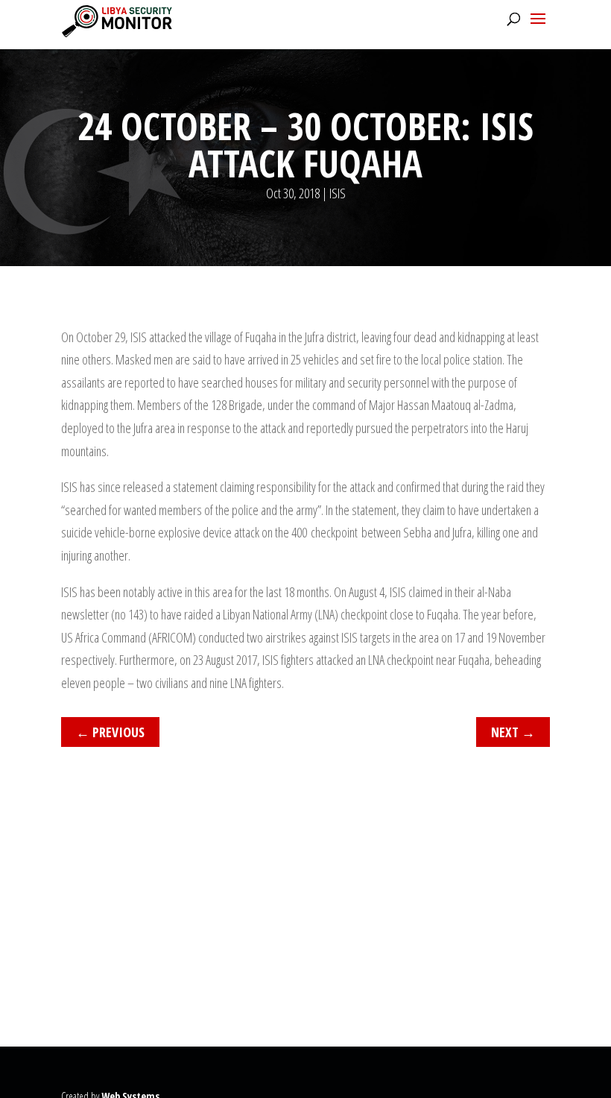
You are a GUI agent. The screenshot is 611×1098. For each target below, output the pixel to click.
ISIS (337, 193)
